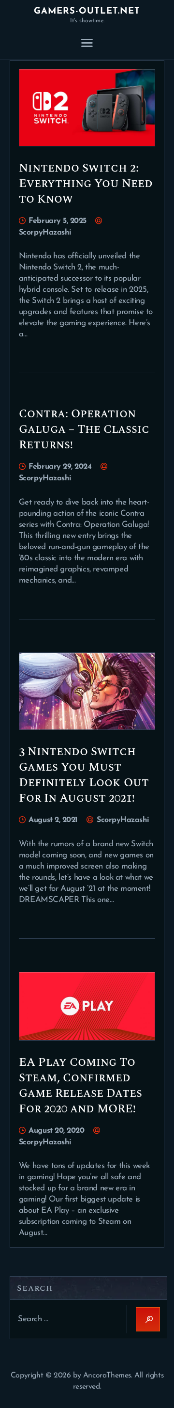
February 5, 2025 (58, 221)
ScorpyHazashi (121, 820)
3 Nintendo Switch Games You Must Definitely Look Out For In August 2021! (84, 775)
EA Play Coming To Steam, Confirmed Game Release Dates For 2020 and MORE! (80, 1086)
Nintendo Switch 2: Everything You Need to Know (86, 183)
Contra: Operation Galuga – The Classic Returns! (84, 429)
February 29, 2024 (60, 467)
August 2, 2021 (53, 820)
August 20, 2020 (56, 1131)
